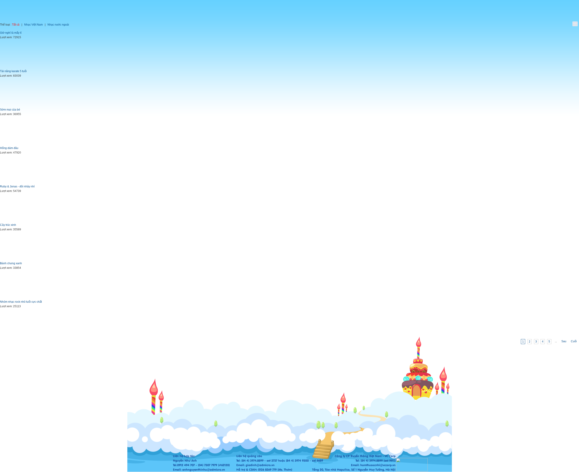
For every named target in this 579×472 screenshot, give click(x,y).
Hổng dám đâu (9, 148)
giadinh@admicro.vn (260, 465)
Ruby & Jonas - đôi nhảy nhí (17, 186)
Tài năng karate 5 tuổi (13, 71)
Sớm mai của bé (10, 109)
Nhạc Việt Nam (33, 24)
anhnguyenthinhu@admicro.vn (203, 469)
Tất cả (15, 24)
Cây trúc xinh (8, 225)
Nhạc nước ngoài (58, 24)
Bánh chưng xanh (11, 263)
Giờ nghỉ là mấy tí (10, 32)
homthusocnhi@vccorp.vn (378, 465)
